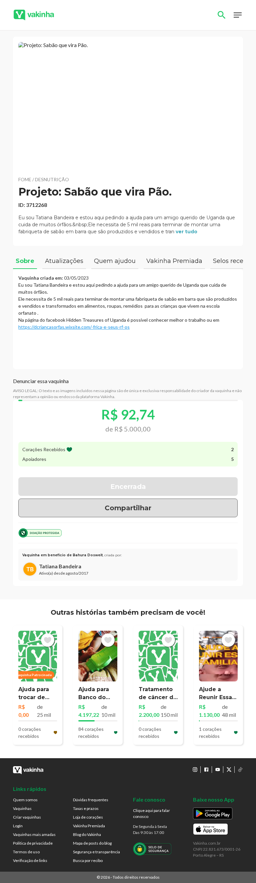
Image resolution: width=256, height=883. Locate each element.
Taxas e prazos (86, 808)
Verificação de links (30, 860)
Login (18, 825)
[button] (128, 106)
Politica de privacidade (33, 843)
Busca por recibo (88, 860)
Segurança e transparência (96, 851)
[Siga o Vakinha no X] (229, 769)
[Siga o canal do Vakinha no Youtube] (217, 769)
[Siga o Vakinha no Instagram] (195, 769)
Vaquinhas (22, 808)
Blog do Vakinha (87, 834)
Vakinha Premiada (89, 825)
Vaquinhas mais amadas (34, 834)
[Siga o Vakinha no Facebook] (206, 769)
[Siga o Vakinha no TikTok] (240, 769)
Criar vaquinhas (27, 817)
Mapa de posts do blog (92, 843)
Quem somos (25, 799)
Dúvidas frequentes (90, 799)
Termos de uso (26, 851)
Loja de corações (88, 817)
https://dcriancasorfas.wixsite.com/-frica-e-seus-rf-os (74, 327)
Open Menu (237, 15)
